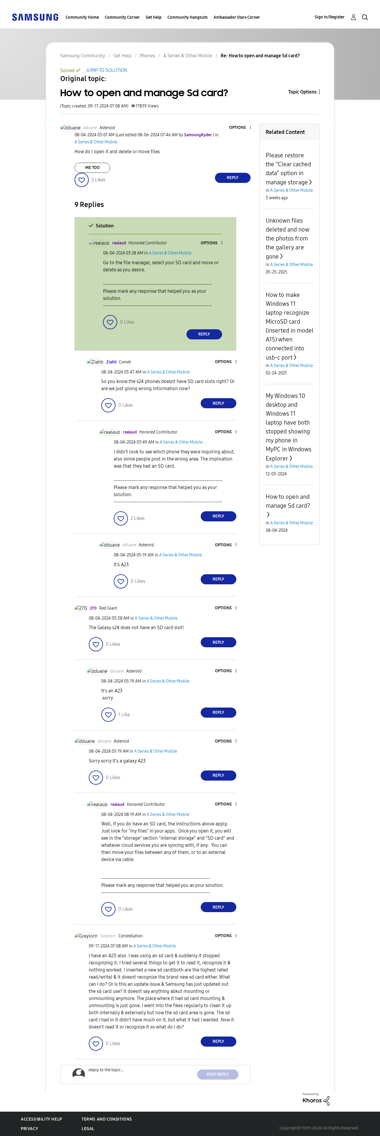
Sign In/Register (330, 17)
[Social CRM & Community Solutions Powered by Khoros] (316, 1099)
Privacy (29, 1128)
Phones (147, 55)
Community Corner (122, 17)
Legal (88, 1128)
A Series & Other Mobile (187, 55)
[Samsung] (35, 17)
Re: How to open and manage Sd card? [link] (260, 55)
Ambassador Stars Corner (236, 17)
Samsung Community (82, 55)
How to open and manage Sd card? (288, 501)
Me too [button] (92, 167)
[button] (240, 128)
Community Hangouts (187, 17)
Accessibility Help (41, 1119)
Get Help (154, 17)
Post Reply (218, 1074)
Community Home (82, 17)
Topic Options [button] (302, 92)
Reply (232, 177)
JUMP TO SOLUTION (106, 70)
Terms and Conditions (107, 1119)
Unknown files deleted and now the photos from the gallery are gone (287, 238)
